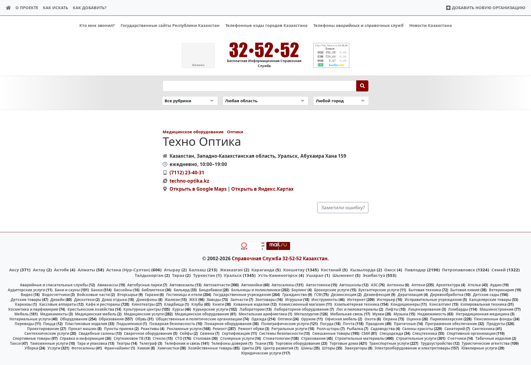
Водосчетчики (56, 294)
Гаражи (152, 294)
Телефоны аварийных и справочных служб (358, 25)
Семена (207, 333)
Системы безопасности (281, 333)
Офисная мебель (341, 318)
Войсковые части (93, 294)
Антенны (395, 284)
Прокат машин (82, 328)
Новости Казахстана (430, 25)
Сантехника (483, 328)
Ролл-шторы (328, 328)
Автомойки (251, 284)
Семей (498, 269)
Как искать (55, 7)
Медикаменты (54, 314)
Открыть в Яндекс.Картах (262, 189)
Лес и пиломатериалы (357, 309)
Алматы (86, 269)
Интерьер (386, 299)
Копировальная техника (483, 304)
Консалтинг (440, 304)
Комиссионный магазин (302, 304)
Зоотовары (265, 299)
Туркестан (204, 275)
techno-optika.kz (189, 181)
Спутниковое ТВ (129, 338)
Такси (15, 343)
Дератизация (410, 294)
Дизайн (57, 299)
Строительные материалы (360, 338)
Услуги (54, 348)
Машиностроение (497, 309)
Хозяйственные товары (210, 348)
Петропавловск (458, 269)
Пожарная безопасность (172, 323)
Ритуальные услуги (289, 328)
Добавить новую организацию (488, 7)
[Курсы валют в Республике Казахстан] (331, 55)
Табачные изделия (493, 338)
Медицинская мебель (95, 314)
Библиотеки (153, 289)
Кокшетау (294, 269)
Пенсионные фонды (493, 318)
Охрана (390, 318)
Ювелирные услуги (479, 348)
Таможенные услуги (49, 343)
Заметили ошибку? (343, 207)
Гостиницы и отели (184, 294)
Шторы (328, 348)
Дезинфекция (377, 294)
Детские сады (486, 294)
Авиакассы (107, 284)
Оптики (235, 131)
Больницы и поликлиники (255, 289)
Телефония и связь (182, 343)
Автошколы (350, 284)
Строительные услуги (416, 338)
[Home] (8, 7)
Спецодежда (391, 333)
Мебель (21, 314)
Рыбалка (355, 328)
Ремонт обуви (251, 328)
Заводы (214, 299)
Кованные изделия (251, 304)
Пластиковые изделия (86, 323)
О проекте (26, 7)
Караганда (262, 269)
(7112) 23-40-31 (187, 172)
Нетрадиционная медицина (482, 314)
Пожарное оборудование (228, 323)
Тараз (178, 275)
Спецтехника (424, 333)
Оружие (308, 318)
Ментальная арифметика (263, 314)
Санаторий (454, 328)
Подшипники (129, 323)
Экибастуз (374, 275)
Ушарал (315, 275)
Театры (123, 343)
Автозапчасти (217, 284)
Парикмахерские (446, 318)
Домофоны (146, 299)
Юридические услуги (261, 353)
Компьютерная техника (356, 304)
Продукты (495, 323)
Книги (218, 304)
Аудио (496, 284)
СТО (178, 338)
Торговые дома (344, 343)
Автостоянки (318, 284)
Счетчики (456, 338)
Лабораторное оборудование (301, 309)
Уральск (233, 275)
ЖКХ (193, 299)
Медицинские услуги (144, 314)
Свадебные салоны (97, 333)
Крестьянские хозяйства (90, 309)
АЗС (374, 284)
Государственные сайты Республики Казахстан (170, 25)
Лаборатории (252, 309)
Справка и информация (82, 338)
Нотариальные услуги (30, 318)
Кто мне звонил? (97, 25)
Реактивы (150, 328)
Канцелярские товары (490, 299)
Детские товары (26, 299)
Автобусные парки (144, 284)
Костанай (331, 269)
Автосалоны (283, 284)
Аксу (14, 269)
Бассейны (123, 289)
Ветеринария (501, 289)
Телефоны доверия (229, 343)
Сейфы (186, 333)
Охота (370, 318)
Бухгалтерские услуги (378, 289)
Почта (349, 323)
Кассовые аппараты (58, 304)
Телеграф (148, 343)
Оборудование (74, 318)
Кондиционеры (405, 304)
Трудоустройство (436, 343)
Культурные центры (142, 309)
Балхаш (197, 269)
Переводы (24, 323)
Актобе (61, 269)
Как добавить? (89, 7)
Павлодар (415, 269)
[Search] (362, 85)
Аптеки (418, 284)
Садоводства (383, 328)
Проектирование (43, 328)
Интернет (356, 299)
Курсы (178, 309)
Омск (390, 269)
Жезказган (231, 269)
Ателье (474, 284)
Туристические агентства (486, 343)
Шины (307, 348)
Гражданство (294, 294)
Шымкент (343, 275)
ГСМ (318, 294)
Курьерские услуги (210, 309)
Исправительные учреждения (433, 299)
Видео (27, 294)
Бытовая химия (465, 289)
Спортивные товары (32, 338)
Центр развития (278, 348)
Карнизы (23, 304)
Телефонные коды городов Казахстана (266, 25)
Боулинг (299, 289)
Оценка (414, 318)
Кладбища (174, 304)
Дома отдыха (114, 299)
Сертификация (236, 333)
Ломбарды (458, 309)
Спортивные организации (471, 333)
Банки (97, 289)
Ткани (260, 343)
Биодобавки (210, 289)
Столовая (202, 338)
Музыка (401, 314)
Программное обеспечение (451, 323)
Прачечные (405, 323)
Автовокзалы (182, 284)
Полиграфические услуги (285, 323)
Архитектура (448, 284)
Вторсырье (127, 294)
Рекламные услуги (184, 328)
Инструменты (324, 299)
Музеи (378, 314)
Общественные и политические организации (199, 318)
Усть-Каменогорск (278, 275)
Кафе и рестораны (103, 304)
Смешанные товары (331, 333)
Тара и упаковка (92, 343)
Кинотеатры (143, 304)
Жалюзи (172, 299)
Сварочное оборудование (148, 333)
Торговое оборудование (297, 343)
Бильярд (182, 289)
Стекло (159, 338)
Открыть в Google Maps (198, 189)
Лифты (392, 309)
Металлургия (306, 314)
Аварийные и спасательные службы (54, 284)
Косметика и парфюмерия (33, 309)
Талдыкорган (149, 275)
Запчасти (239, 299)
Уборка (31, 348)
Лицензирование (424, 309)
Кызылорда (363, 269)
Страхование (313, 338)
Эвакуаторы (356, 348)
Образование (111, 318)
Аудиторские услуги (26, 289)
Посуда (327, 323)
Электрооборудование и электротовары (412, 348)
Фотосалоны (83, 348)
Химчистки (168, 348)
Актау (39, 269)
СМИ (365, 333)
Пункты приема (119, 328)
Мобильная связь (346, 314)
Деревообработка (447, 294)
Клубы (197, 304)
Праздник (375, 323)
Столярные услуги (237, 338)
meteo (198, 65)
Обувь (141, 318)
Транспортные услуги (389, 343)
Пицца (49, 323)
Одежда (259, 318)
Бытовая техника (424, 289)
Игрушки (293, 299)
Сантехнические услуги (46, 333)
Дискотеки (84, 299)
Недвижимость (431, 314)
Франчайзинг (117, 348)
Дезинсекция (343, 294)
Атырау (172, 269)
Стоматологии (276, 338)
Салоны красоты (417, 328)
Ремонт (220, 328)
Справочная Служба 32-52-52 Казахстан (279, 258)
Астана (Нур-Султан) (128, 269)
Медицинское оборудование (193, 131)
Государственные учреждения (242, 294)
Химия (143, 348)
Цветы (248, 348)
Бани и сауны (67, 289)
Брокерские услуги (331, 289)
